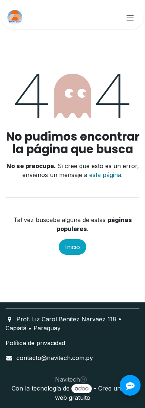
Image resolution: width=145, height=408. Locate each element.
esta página (105, 175)
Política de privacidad (35, 343)
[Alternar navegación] (130, 17)
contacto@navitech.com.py (54, 358)
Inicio (72, 247)
